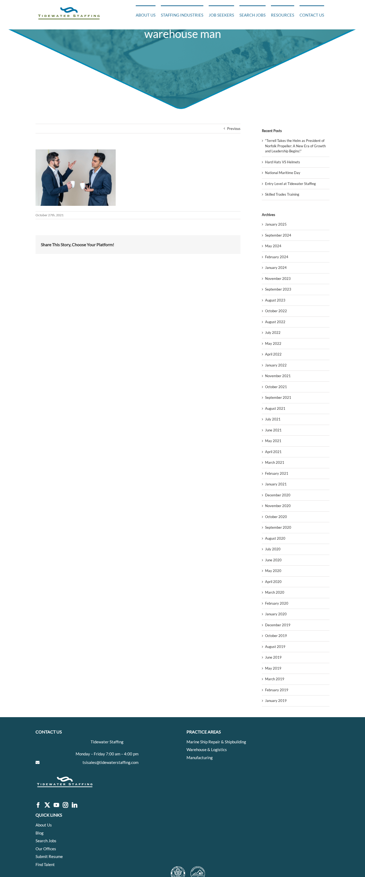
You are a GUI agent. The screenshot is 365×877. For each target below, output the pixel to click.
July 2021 (273, 419)
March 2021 (274, 462)
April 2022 (273, 354)
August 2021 (275, 408)
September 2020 (278, 527)
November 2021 (278, 376)
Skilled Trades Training (282, 194)
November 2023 (278, 278)
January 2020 (276, 614)
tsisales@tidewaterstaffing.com (110, 762)
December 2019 (277, 625)
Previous (233, 128)
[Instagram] (65, 805)
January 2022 (276, 365)
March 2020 (274, 592)
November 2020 (278, 506)
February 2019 (276, 690)
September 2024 (278, 235)
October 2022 (276, 311)
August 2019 (275, 646)
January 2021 (276, 484)
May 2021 (273, 441)
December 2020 (277, 495)
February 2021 (276, 473)
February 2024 (276, 257)
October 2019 (276, 635)
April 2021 (273, 452)
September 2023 (278, 289)
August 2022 (275, 322)
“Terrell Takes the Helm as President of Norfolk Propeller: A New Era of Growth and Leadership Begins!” (295, 145)
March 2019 (274, 679)
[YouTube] (56, 805)
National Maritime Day (282, 173)
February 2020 (276, 603)
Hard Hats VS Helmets (282, 162)
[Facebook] (38, 805)
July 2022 (273, 332)
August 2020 (275, 538)
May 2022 (273, 343)
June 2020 (273, 560)
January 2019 (276, 700)
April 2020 (273, 581)
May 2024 (273, 246)
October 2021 (276, 387)
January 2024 (276, 267)
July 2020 (273, 549)
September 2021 (278, 397)
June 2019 (273, 657)
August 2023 (275, 300)
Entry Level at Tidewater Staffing (290, 183)
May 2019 (273, 668)
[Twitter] (47, 805)
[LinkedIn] (74, 805)
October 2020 (276, 517)
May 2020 (273, 571)
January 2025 (276, 224)
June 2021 (273, 430)
